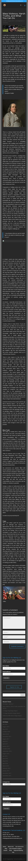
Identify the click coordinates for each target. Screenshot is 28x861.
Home (4, 846)
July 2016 (5, 756)
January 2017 (6, 746)
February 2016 (6, 768)
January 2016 (6, 770)
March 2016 (6, 766)
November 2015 (7, 775)
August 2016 (6, 753)
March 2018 (6, 734)
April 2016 (5, 763)
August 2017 (6, 739)
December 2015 (7, 773)
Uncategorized (19, 21)
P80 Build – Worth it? (8, 704)
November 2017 (7, 736)
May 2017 (5, 741)
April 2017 (5, 744)
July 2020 (5, 724)
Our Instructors (19, 846)
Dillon (5, 21)
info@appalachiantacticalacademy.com (12, 838)
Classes (5, 850)
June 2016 (5, 758)
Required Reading (18, 850)
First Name (6, 666)
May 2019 (5, 729)
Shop (10, 850)
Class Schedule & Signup (15, 848)
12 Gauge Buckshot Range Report (11, 713)
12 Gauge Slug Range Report (10, 710)
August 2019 (6, 726)
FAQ (13, 852)
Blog (6, 848)
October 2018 (6, 731)
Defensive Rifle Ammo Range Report (12, 715)
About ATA (11, 846)
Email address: (7, 671)
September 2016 (7, 751)
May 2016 (5, 761)
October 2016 (6, 748)
